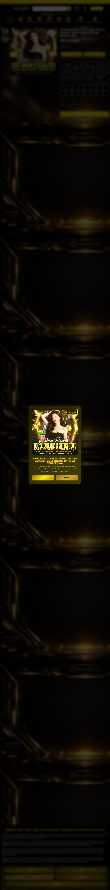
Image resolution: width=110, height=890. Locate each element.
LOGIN (43, 478)
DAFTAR (67, 478)
